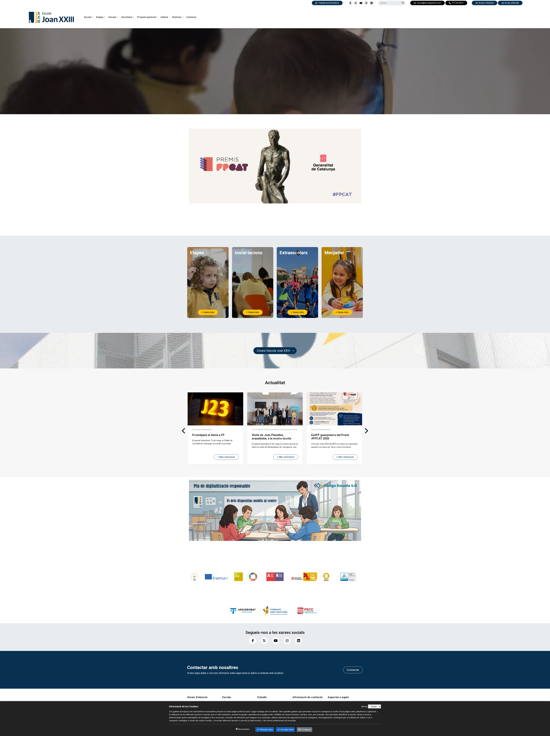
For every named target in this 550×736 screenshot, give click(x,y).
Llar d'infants (198, 429)
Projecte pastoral (146, 17)
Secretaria (126, 17)
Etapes (99, 17)
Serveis (112, 17)
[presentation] (183, 430)
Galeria (164, 17)
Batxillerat (203, 432)
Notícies (176, 17)
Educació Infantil (212, 429)
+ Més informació (226, 457)
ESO (195, 432)
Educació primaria (229, 429)
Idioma (364, 706)
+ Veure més (208, 312)
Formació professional (337, 432)
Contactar (353, 670)
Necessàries (243, 729)
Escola (87, 17)
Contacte (191, 17)
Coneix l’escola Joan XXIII (273, 350)
